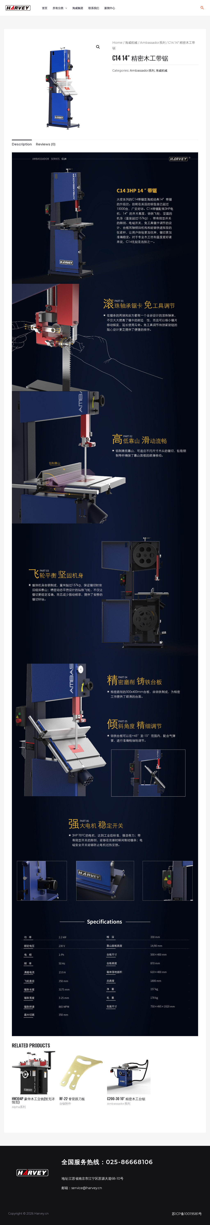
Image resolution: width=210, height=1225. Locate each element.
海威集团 (77, 8)
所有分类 (58, 8)
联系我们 (93, 8)
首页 (44, 8)
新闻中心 (109, 8)
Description (22, 144)
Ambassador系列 (152, 43)
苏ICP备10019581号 (187, 1214)
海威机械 (131, 43)
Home (117, 43)
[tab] (22, 144)
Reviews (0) (45, 144)
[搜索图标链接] (202, 8)
